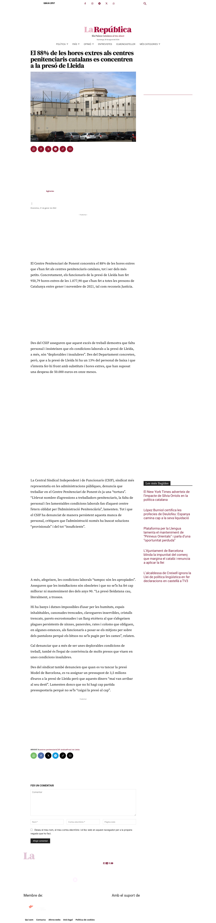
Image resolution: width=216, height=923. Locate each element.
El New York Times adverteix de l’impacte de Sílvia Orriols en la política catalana (167, 495)
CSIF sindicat (62, 749)
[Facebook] (85, 3)
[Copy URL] (63, 149)
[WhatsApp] (113, 3)
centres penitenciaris (48, 749)
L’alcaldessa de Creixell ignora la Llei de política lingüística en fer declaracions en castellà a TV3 (167, 577)
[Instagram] (92, 3)
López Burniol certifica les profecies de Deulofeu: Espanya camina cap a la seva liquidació (167, 514)
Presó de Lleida (73, 749)
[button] (145, 4)
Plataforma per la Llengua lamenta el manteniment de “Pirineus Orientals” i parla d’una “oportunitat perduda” (167, 534)
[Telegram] (99, 3)
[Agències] (38, 191)
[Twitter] (106, 3)
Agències (50, 191)
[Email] (70, 149)
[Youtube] (112, 863)
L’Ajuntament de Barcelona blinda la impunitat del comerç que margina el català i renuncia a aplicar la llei (167, 556)
